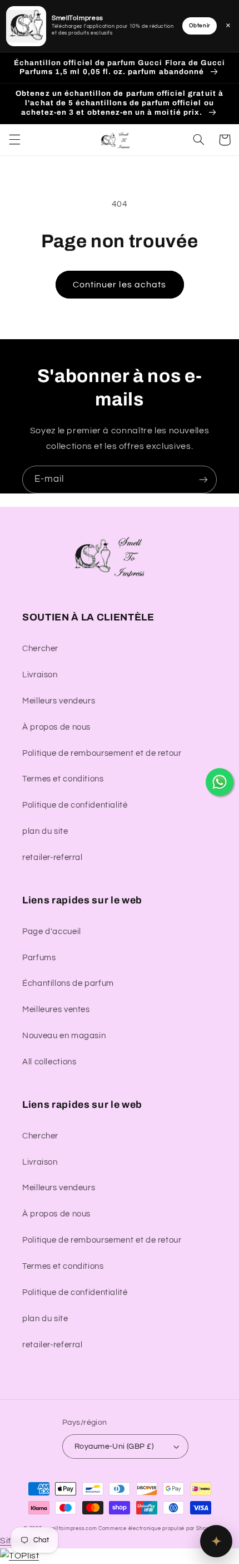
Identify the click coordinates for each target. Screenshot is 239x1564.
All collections (49, 1062)
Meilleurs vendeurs (58, 701)
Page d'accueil (51, 931)
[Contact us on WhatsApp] (219, 782)
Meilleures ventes (56, 1009)
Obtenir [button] (199, 25)
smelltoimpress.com (71, 1528)
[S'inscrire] (203, 479)
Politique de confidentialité (75, 805)
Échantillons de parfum (68, 983)
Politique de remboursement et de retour (102, 753)
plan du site (45, 831)
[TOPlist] (19, 1555)
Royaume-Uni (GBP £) (113, 1446)
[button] (14, 140)
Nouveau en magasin (64, 1036)
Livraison (40, 675)
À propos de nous (56, 727)
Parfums (39, 958)
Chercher (40, 648)
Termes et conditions (63, 779)
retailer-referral (52, 857)
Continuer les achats (119, 284)
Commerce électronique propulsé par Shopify (157, 1528)
